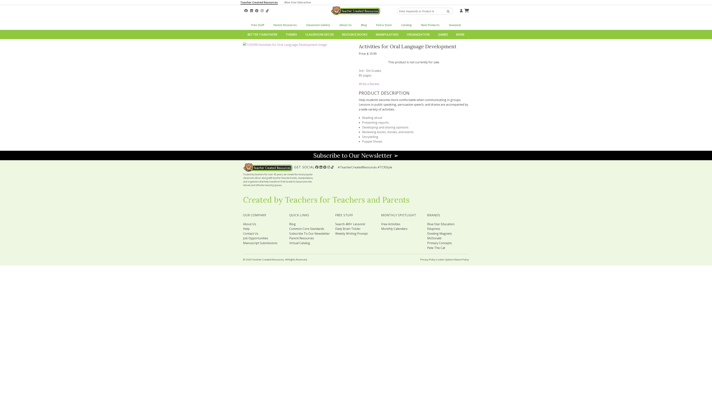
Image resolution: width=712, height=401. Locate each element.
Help (246, 229)
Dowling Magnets (439, 234)
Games (443, 34)
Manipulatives (387, 34)
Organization (418, 34)
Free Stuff (257, 25)
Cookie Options (445, 259)
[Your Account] (461, 10)
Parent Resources (285, 25)
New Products (430, 25)
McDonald (434, 238)
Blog (364, 25)
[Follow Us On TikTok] (267, 10)
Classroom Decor (319, 34)
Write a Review (369, 84)
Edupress (433, 229)
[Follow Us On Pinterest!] (256, 10)
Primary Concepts (439, 243)
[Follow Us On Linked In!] (251, 10)
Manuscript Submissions (260, 243)
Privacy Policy (428, 259)
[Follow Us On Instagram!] (262, 10)
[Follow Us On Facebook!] (246, 10)
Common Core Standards (306, 229)
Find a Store (384, 25)
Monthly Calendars (394, 229)
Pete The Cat (436, 248)
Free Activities (390, 224)
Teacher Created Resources (259, 2)
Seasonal (455, 25)
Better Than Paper (262, 34)
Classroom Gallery (318, 25)
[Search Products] (447, 11)
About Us (345, 25)
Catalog (406, 25)
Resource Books (354, 34)
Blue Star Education (297, 2)
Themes (291, 34)
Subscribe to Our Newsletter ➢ (356, 155)
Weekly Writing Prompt (351, 234)
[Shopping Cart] (466, 10)
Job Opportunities (255, 238)
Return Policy (461, 259)
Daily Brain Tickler (348, 229)
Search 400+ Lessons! (350, 224)
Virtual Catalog (299, 243)
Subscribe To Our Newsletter (309, 234)
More (460, 34)
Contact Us (250, 234)
